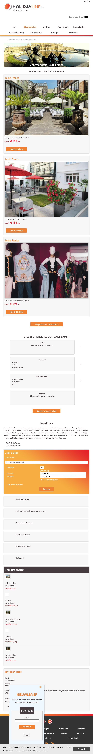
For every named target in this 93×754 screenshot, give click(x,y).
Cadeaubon (63, 728)
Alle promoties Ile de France (47, 324)
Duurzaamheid (72, 738)
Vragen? (46, 728)
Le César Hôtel (10, 680)
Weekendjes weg (16, 32)
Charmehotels (30, 27)
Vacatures (80, 733)
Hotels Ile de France (30, 39)
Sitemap (64, 733)
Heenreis (10, 473)
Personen (10, 468)
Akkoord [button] (81, 749)
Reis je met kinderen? (15, 485)
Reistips (54, 32)
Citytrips (46, 27)
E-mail (26, 718)
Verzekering (46, 738)
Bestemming (9, 457)
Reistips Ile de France (13, 445)
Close (27, 735)
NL (85, 1)
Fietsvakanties (79, 27)
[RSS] (52, 743)
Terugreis (10, 476)
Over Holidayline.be (46, 733)
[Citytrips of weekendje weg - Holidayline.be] (39, 7)
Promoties (73, 32)
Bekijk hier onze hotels (46, 410)
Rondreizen (63, 27)
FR (89, 1)
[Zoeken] (86, 17)
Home (14, 27)
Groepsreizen (36, 32)
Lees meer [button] (43, 750)
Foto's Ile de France (13, 443)
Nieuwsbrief (80, 728)
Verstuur (27, 726)
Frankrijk (19, 39)
